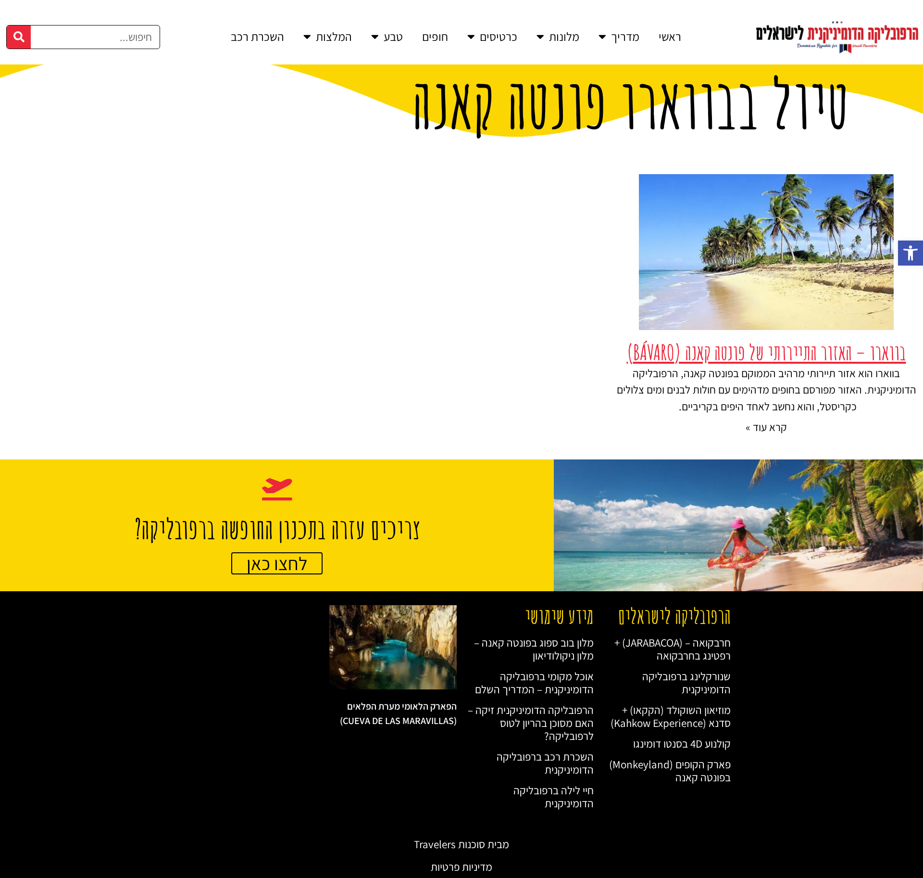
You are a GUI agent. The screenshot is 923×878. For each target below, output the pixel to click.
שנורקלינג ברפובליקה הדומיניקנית (686, 683)
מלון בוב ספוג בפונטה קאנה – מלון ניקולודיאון (534, 649)
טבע (393, 36)
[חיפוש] (19, 37)
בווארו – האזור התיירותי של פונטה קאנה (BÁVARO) (766, 352)
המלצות (334, 36)
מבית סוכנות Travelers (461, 844)
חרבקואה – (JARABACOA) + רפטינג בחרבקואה (672, 649)
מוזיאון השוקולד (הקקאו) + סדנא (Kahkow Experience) (671, 716)
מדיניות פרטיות (461, 866)
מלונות (564, 36)
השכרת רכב (257, 36)
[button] (910, 253)
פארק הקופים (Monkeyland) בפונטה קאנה (670, 771)
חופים (435, 36)
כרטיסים (498, 36)
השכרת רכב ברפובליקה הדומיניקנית (545, 763)
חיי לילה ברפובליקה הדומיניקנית (553, 797)
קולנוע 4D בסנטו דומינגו (682, 743)
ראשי (670, 36)
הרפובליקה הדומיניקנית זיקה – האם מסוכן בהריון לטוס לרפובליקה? (531, 722)
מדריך (625, 36)
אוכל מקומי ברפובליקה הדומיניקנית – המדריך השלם (534, 683)
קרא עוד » (766, 427)
